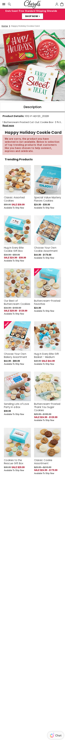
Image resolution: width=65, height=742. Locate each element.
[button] (32, 16)
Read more (8, 125)
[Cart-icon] (62, 4)
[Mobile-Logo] (32, 4)
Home (5, 25)
